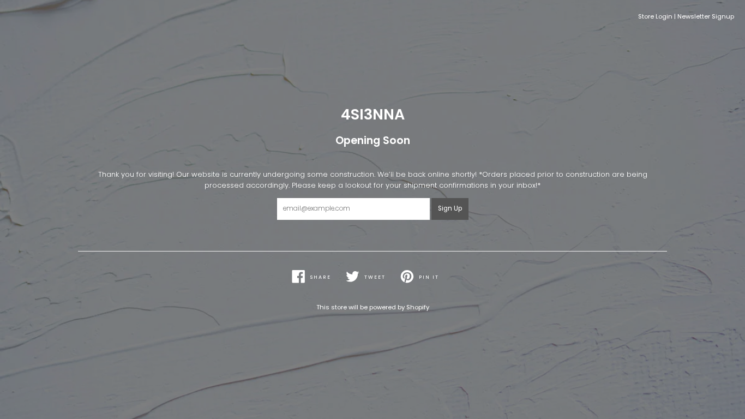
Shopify (417, 307)
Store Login (655, 16)
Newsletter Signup (705, 16)
